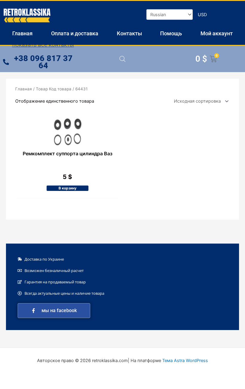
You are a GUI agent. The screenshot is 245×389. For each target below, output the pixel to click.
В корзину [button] (67, 188)
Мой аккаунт (216, 33)
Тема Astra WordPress (185, 360)
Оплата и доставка (74, 33)
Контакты (129, 33)
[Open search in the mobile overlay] (122, 59)
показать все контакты (43, 44)
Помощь (171, 33)
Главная (22, 33)
